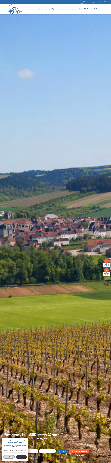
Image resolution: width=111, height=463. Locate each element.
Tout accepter (21, 457)
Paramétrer (9, 457)
